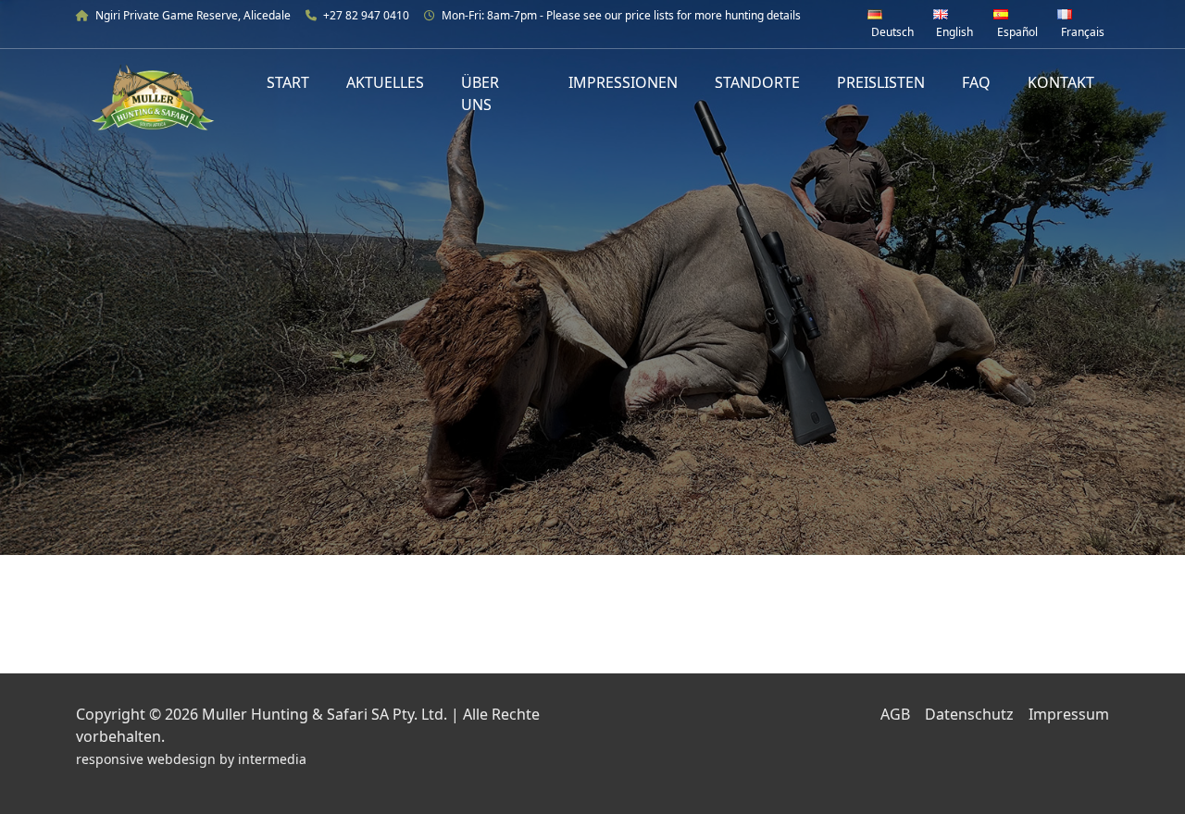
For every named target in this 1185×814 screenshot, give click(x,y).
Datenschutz (969, 714)
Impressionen (623, 82)
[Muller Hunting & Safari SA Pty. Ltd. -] (153, 97)
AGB (895, 714)
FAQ (976, 82)
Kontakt (1061, 82)
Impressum (1069, 714)
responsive (109, 759)
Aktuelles (385, 82)
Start (288, 82)
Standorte (757, 82)
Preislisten (881, 82)
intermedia (272, 759)
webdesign (181, 759)
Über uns (480, 93)
